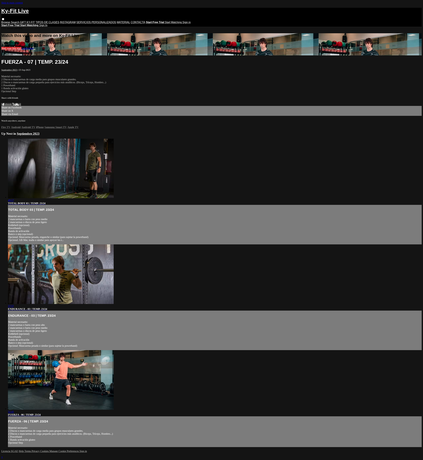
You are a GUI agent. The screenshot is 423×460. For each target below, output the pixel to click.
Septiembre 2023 (9, 70)
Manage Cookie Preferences (64, 451)
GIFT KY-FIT (27, 22)
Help (21, 451)
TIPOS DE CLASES (47, 22)
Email (18, 104)
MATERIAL (123, 22)
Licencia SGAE (9, 451)
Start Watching (173, 22)
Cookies (44, 451)
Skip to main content (12, 2)
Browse (6, 22)
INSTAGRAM (68, 22)
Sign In (43, 25)
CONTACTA (138, 22)
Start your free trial (11, 48)
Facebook (6, 104)
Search (15, 22)
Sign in (186, 22)
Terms (28, 451)
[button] (3, 19)
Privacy (36, 451)
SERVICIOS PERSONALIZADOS (96, 22)
